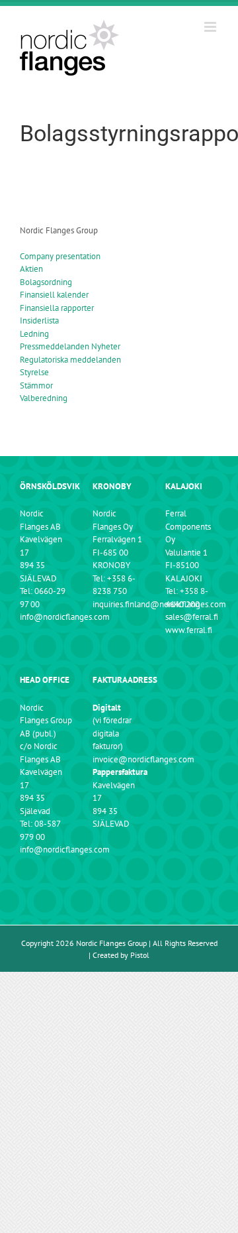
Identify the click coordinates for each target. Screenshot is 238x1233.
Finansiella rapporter (57, 308)
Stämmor (36, 385)
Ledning (34, 333)
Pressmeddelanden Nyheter (70, 346)
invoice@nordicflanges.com (143, 759)
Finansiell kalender (54, 294)
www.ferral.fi (188, 630)
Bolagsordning (46, 282)
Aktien (31, 268)
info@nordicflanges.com (65, 616)
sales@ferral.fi (191, 616)
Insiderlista (39, 320)
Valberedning (43, 398)
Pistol (139, 955)
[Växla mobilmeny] (211, 27)
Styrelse (34, 372)
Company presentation (60, 256)
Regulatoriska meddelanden (70, 359)
